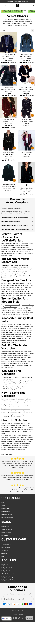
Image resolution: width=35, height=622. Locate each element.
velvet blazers (29, 243)
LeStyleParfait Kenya (7, 577)
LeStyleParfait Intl (6, 570)
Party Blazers (8, 19)
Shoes (3, 505)
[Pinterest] (25, 618)
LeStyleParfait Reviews (8, 580)
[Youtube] (16, 618)
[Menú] (2, 6)
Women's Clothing (6, 514)
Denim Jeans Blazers (19, 19)
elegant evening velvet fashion (16, 289)
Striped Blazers (12, 25)
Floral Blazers (7, 23)
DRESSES (31, 10)
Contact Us (4, 550)
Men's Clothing (5, 511)
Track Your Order (6, 544)
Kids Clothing (5, 508)
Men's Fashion (5, 526)
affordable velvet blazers (8, 328)
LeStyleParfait (13, 249)
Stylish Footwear (6, 532)
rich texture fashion (28, 305)
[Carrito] (33, 5)
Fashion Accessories (7, 517)
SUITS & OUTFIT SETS (20, 10)
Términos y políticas (17, 614)
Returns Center (5, 547)
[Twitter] (22, 618)
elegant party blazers (7, 247)
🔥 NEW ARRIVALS (7, 10)
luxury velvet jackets (21, 245)
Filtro (4, 30)
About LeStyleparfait (7, 574)
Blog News (4, 535)
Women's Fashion (6, 529)
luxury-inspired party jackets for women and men (15, 409)
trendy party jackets (25, 328)
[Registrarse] (31, 599)
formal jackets (19, 275)
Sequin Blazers (22, 25)
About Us (4, 553)
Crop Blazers (27, 23)
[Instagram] (13, 618)
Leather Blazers (18, 21)
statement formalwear (10, 307)
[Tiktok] (19, 618)
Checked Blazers (17, 23)
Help (2, 556)
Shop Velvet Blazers (7, 454)
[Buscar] (6, 5)
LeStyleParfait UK (6, 567)
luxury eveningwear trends (12, 305)
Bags (2, 502)
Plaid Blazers (28, 21)
